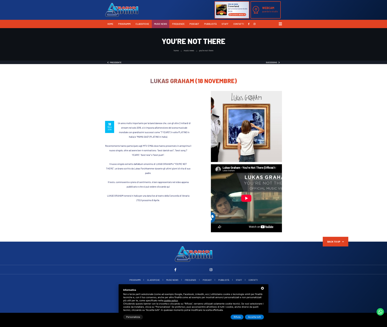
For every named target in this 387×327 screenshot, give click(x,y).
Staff (225, 24)
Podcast (194, 24)
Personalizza (133, 317)
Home (110, 24)
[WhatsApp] (380, 312)
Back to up (334, 241)
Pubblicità (210, 24)
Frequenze (178, 24)
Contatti (238, 24)
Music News (160, 24)
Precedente (115, 62)
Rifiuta (237, 317)
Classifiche (142, 24)
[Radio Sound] (121, 9)
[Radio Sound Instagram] (254, 24)
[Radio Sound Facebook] (248, 24)
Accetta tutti (254, 317)
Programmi (124, 24)
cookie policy (171, 300)
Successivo (272, 62)
